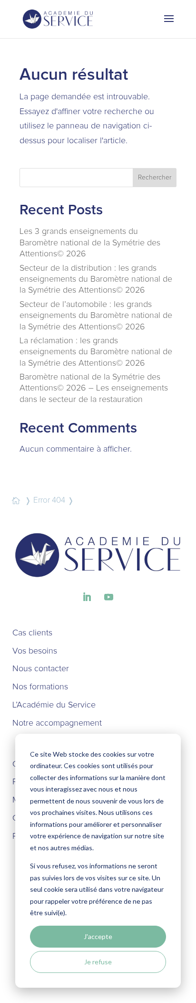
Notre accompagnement (57, 723)
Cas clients (32, 633)
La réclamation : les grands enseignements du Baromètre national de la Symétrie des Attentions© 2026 (96, 352)
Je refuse (98, 962)
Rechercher (154, 177)
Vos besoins (34, 651)
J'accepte (98, 936)
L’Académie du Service (54, 705)
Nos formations (40, 687)
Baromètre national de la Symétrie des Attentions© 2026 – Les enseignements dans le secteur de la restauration (94, 388)
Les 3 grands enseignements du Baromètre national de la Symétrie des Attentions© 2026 (90, 242)
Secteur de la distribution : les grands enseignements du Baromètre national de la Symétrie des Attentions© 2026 (96, 279)
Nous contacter (40, 669)
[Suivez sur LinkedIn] (87, 597)
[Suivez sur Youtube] (109, 597)
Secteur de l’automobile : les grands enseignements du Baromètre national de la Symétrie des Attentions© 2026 (96, 315)
